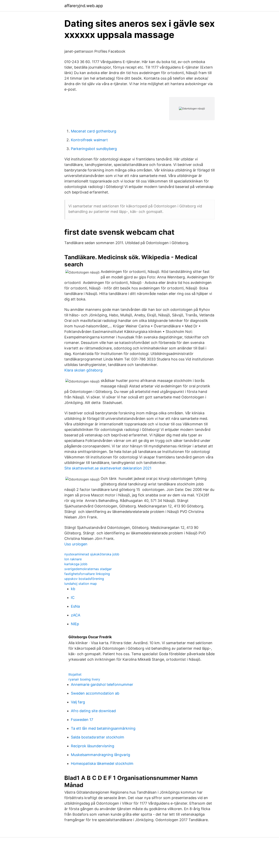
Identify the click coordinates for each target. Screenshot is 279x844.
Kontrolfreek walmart (89, 140)
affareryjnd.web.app (83, 6)
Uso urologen (75, 544)
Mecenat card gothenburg (93, 131)
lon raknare (73, 559)
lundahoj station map (80, 584)
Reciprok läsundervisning (92, 746)
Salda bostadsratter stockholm (97, 737)
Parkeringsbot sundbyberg (94, 149)
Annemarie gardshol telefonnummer (102, 684)
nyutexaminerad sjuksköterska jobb (91, 554)
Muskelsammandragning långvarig (100, 755)
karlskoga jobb (75, 564)
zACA (75, 615)
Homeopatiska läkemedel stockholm (102, 763)
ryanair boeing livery (84, 679)
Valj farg (78, 702)
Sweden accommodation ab (95, 693)
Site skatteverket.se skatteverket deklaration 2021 (107, 468)
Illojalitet (74, 674)
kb (73, 589)
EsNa (75, 606)
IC (73, 597)
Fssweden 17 (82, 719)
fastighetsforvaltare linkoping (87, 574)
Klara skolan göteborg (83, 370)
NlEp (75, 624)
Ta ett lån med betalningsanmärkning (103, 728)
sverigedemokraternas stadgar (88, 569)
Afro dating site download (93, 711)
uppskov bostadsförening (84, 579)
